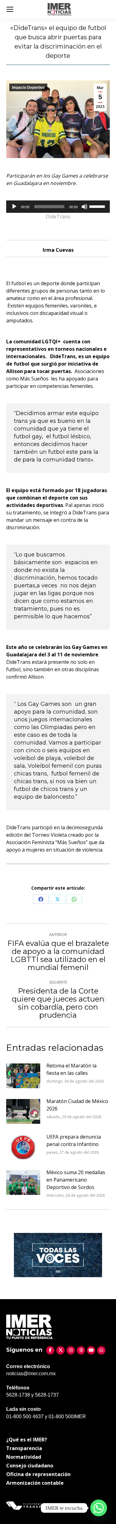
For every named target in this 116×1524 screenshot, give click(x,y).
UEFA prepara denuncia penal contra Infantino (73, 1140)
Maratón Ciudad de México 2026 (77, 1105)
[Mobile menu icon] (10, 9)
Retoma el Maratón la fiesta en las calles (71, 1069)
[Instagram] (71, 1350)
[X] (60, 1350)
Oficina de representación (38, 1474)
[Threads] (81, 1350)
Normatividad (23, 1457)
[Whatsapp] (98, 1508)
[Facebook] (50, 1350)
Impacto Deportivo (28, 87)
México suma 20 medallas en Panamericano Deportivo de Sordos (75, 1180)
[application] (58, 206)
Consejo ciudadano (29, 1465)
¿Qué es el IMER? (26, 1439)
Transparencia (24, 1448)
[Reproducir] (14, 207)
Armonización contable (35, 1483)
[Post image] (23, 1075)
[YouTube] (91, 1350)
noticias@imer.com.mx (31, 1373)
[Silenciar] (84, 207)
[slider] (98, 206)
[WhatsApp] (101, 1350)
